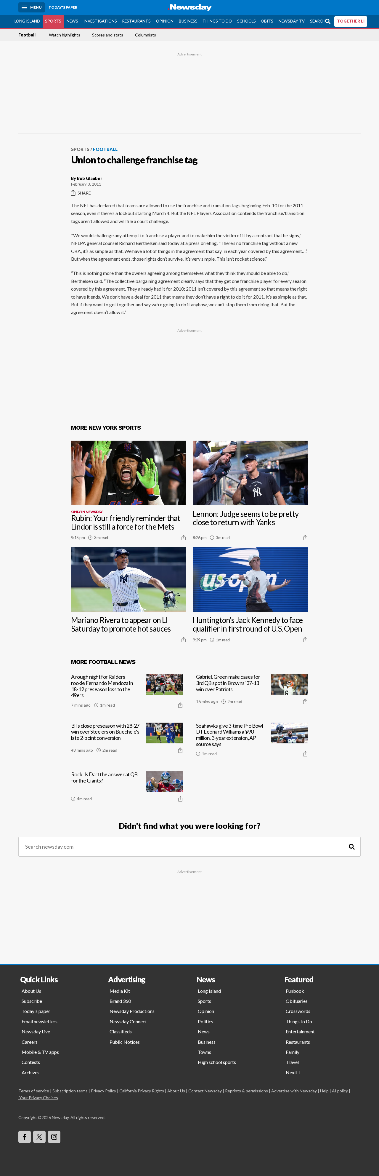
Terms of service (33, 1090)
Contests (31, 1062)
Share (84, 192)
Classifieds (121, 1031)
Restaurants (136, 21)
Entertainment (300, 1031)
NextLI (293, 1072)
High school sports (217, 1062)
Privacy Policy (103, 1090)
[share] (184, 538)
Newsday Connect (128, 1021)
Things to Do (217, 21)
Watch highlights (64, 35)
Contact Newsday (205, 1090)
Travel (292, 1062)
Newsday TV (292, 21)
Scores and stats (107, 35)
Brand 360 (120, 1001)
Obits (267, 21)
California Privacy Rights (141, 1090)
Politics (205, 1021)
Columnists (145, 35)
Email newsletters (39, 1021)
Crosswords (298, 1011)
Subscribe (32, 1001)
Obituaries (297, 1001)
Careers (30, 1042)
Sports (53, 21)
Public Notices (125, 1042)
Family (292, 1052)
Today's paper (36, 1011)
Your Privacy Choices (38, 1097)
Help (324, 1090)
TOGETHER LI (350, 21)
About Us (31, 991)
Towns (204, 1052)
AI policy (340, 1090)
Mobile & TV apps (40, 1052)
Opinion (165, 21)
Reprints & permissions (246, 1090)
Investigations (100, 21)
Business (188, 21)
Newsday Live (36, 1031)
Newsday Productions (132, 1011)
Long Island (27, 21)
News (72, 21)
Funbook (295, 991)
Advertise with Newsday (294, 1090)
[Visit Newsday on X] (39, 1137)
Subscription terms (70, 1090)
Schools (246, 21)
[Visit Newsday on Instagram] (54, 1137)
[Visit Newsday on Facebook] (24, 1137)
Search (317, 21)
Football (27, 35)
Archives (30, 1072)
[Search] (352, 847)
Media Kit (120, 991)
